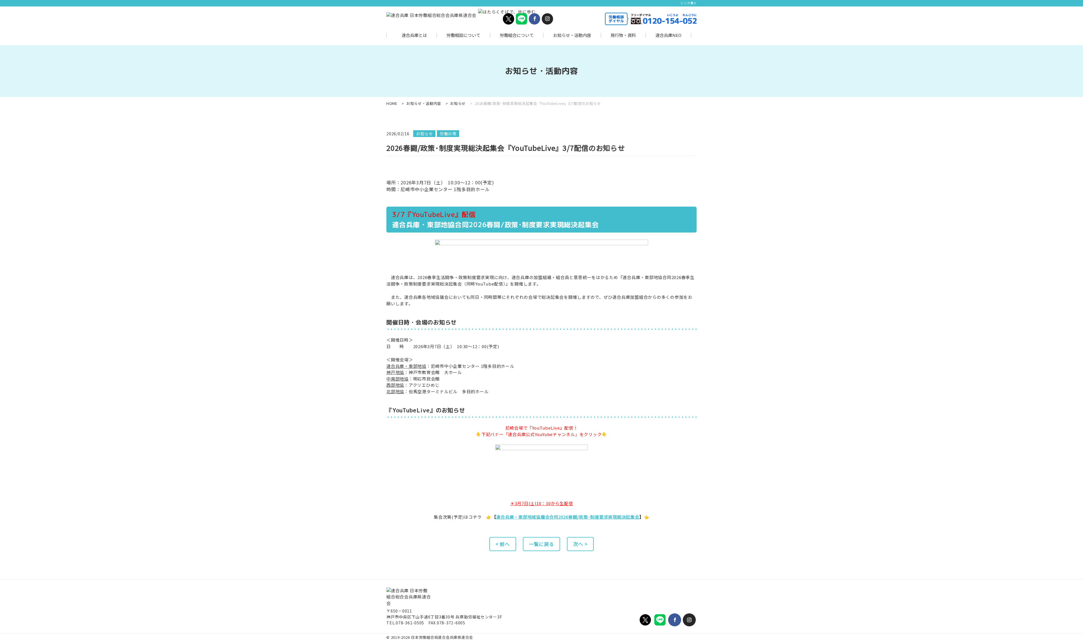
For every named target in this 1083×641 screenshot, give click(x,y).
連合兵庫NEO (668, 35)
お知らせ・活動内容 (572, 35)
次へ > (580, 543)
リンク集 (687, 3)
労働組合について (517, 35)
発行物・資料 (623, 35)
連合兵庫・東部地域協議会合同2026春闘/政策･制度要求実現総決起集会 (567, 517)
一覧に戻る (541, 543)
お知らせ (458, 103)
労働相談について (463, 35)
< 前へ (503, 543)
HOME (391, 103)
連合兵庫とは (414, 35)
